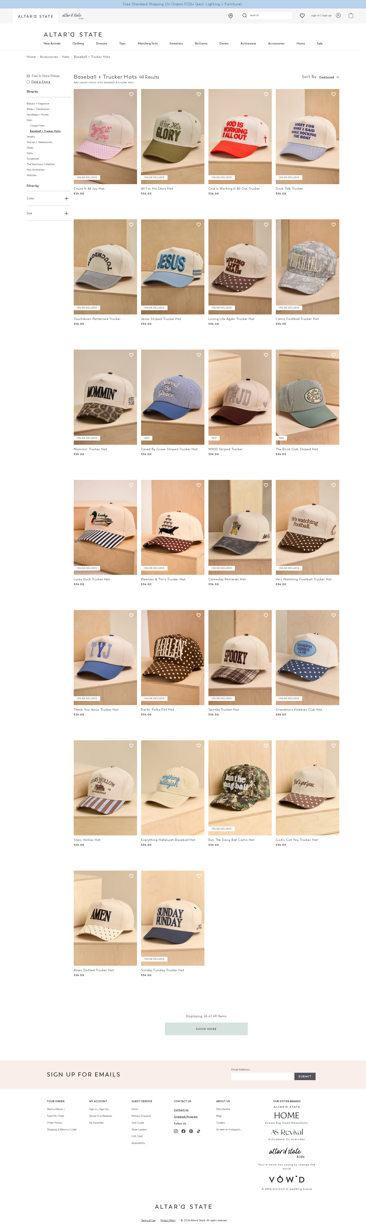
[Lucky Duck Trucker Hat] (105, 527)
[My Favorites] (302, 15)
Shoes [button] (30, 147)
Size (29, 213)
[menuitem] (52, 43)
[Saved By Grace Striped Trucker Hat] (172, 397)
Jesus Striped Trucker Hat (161, 319)
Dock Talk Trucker (289, 188)
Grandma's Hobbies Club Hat (299, 709)
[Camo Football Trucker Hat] (307, 266)
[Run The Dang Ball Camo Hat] (240, 787)
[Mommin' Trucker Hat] (105, 397)
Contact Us (182, 1101)
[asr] (286, 1131)
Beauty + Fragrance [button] (38, 103)
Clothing (78, 43)
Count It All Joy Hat (89, 188)
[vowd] (286, 1179)
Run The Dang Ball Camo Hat (231, 840)
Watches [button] (31, 175)
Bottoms (201, 43)
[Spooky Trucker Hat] (240, 657)
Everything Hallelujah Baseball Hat (168, 840)
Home (301, 43)
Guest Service (142, 1101)
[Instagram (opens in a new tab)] (175, 1131)
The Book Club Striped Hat (297, 449)
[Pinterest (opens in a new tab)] (191, 1131)
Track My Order (55, 1115)
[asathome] (286, 1112)
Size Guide (138, 1122)
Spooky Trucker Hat (223, 709)
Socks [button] (30, 153)
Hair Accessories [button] (35, 169)
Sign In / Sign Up (98, 1109)
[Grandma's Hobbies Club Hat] (307, 657)
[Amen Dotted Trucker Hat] (105, 918)
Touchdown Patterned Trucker (97, 319)
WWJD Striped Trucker (225, 449)
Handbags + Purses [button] (38, 114)
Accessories (276, 43)
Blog (218, 1115)
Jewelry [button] (31, 136)
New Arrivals (52, 43)
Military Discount (141, 1115)
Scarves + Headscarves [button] (39, 142)
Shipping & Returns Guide (61, 1129)
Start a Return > (56, 1109)
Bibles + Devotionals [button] (38, 109)
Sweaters (176, 43)
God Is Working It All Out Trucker (234, 188)
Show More (206, 1029)
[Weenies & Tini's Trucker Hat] (172, 527)
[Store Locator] (230, 15)
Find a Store (40, 82)
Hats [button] (29, 120)
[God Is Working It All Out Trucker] (240, 136)
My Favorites (96, 1122)
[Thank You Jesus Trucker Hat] (105, 657)
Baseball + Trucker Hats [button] (45, 131)
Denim (224, 43)
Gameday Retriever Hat (227, 579)
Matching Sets (148, 43)
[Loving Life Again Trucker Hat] (240, 266)
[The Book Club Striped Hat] (307, 397)
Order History (54, 1122)
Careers (220, 1122)
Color (30, 198)
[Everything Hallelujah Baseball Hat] (172, 787)
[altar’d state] (35, 16)
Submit (305, 1076)
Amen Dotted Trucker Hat (94, 970)
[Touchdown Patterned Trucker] (105, 266)
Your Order (55, 1101)
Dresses (101, 43)
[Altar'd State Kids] (286, 1152)
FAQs (135, 1109)
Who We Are (223, 1109)
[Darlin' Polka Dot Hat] (172, 657)
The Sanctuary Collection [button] (41, 164)
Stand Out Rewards (100, 1115)
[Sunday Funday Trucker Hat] (172, 918)
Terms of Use (148, 1220)
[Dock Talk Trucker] (307, 136)
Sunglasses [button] (33, 158)
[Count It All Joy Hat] (105, 136)
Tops (122, 43)
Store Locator (139, 1129)
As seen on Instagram (228, 1129)
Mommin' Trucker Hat (90, 449)
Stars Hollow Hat (87, 840)
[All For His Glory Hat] (172, 136)
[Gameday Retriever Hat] (240, 527)
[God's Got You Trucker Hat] (307, 787)
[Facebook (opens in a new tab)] (183, 1131)
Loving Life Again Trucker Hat (231, 319)
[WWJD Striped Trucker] (240, 397)
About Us (223, 1101)
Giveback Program (186, 1116)
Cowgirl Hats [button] (37, 125)
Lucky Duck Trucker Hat (92, 579)
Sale (320, 43)
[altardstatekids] (72, 16)
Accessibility (138, 1143)
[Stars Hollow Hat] (105, 787)
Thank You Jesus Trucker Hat (96, 709)
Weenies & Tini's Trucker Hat (163, 579)
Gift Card (137, 1136)
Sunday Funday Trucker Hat (162, 970)
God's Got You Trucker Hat (297, 840)
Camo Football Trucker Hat (297, 319)
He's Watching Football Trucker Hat (304, 579)
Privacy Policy (168, 1220)
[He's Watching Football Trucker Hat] (307, 527)
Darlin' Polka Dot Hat (157, 709)
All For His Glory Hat (157, 188)
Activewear (248, 43)
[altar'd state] (72, 34)
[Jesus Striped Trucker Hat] (172, 266)
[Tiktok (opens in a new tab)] (198, 1131)
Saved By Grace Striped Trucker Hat (169, 449)
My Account (98, 1101)
